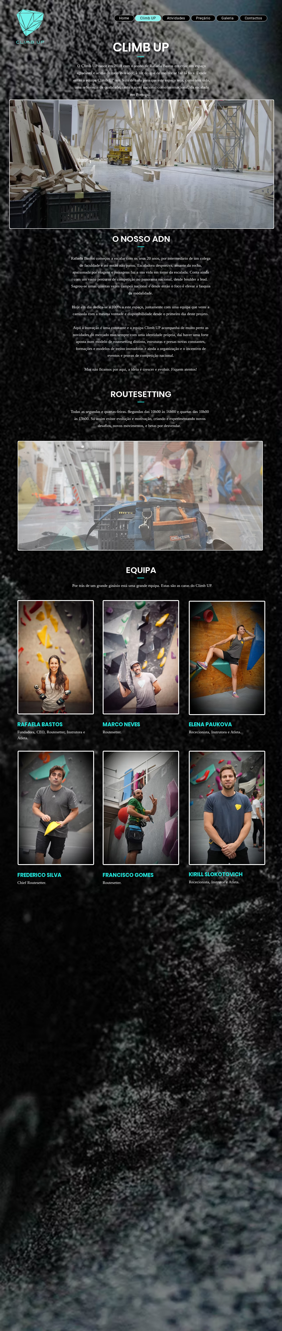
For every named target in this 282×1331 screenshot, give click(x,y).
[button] (141, 164)
